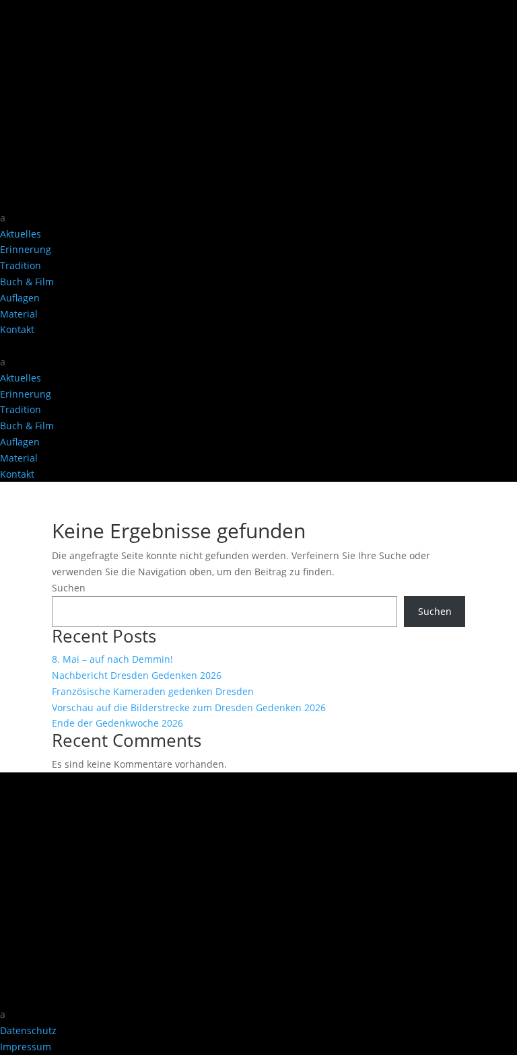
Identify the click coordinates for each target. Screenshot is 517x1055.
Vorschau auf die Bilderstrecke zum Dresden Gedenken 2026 (189, 707)
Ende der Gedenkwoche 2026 (117, 723)
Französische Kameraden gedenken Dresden (153, 691)
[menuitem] (258, 218)
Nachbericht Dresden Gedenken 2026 (136, 675)
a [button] (2, 217)
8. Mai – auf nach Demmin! (112, 659)
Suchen (68, 587)
